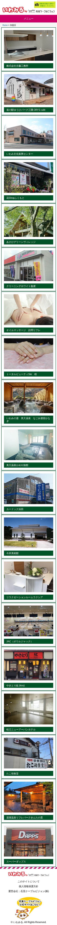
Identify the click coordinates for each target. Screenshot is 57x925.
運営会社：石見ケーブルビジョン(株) (28, 891)
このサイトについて (29, 881)
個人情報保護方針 (28, 886)
